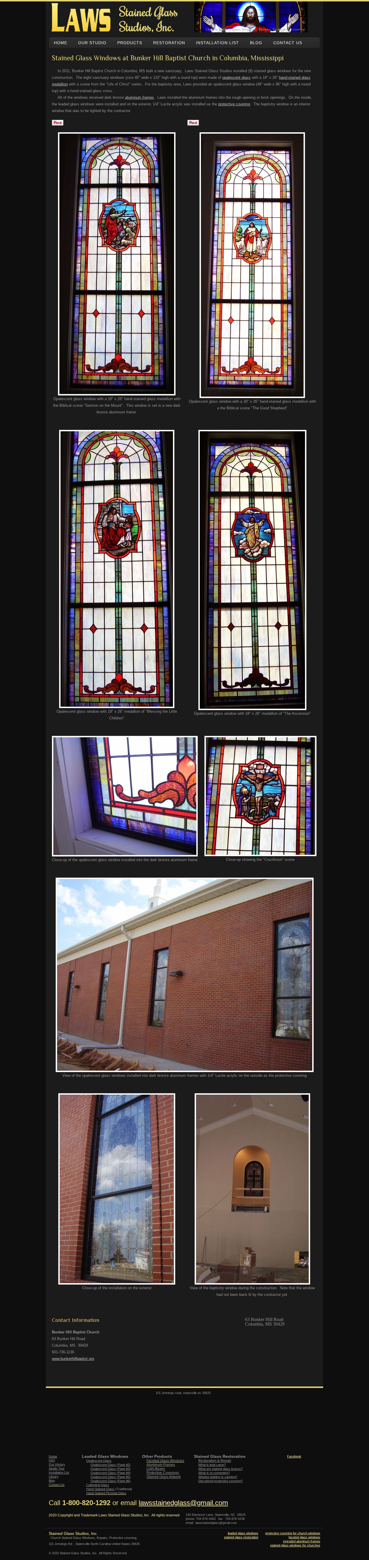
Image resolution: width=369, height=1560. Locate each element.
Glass (100, 1489)
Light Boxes (155, 1469)
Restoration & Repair (214, 1461)
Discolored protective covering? (220, 1481)
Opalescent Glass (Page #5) (111, 1477)
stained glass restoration (241, 1537)
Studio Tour (57, 1468)
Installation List (59, 1472)
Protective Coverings (162, 1473)
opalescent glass (236, 77)
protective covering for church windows (292, 1533)
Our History (57, 1464)
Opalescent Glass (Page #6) (111, 1481)
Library (54, 1476)
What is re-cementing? (214, 1473)
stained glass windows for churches (295, 1545)
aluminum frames (139, 97)
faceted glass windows (304, 1537)
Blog (52, 1480)
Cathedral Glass (97, 1485)
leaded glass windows (243, 1533)
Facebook (294, 1456)
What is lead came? (212, 1464)
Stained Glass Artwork (163, 1477)
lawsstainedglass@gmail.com (183, 1503)
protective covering (234, 104)
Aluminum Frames (160, 1465)
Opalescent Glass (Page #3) (111, 1469)
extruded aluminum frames (301, 1541)
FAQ (52, 1460)
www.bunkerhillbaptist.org (73, 1358)
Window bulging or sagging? (217, 1477)
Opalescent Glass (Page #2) (111, 1464)
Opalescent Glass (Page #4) (111, 1473)
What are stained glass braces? (220, 1469)
